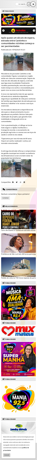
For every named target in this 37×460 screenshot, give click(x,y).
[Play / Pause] (33, 4)
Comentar (5, 198)
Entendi (6, 455)
